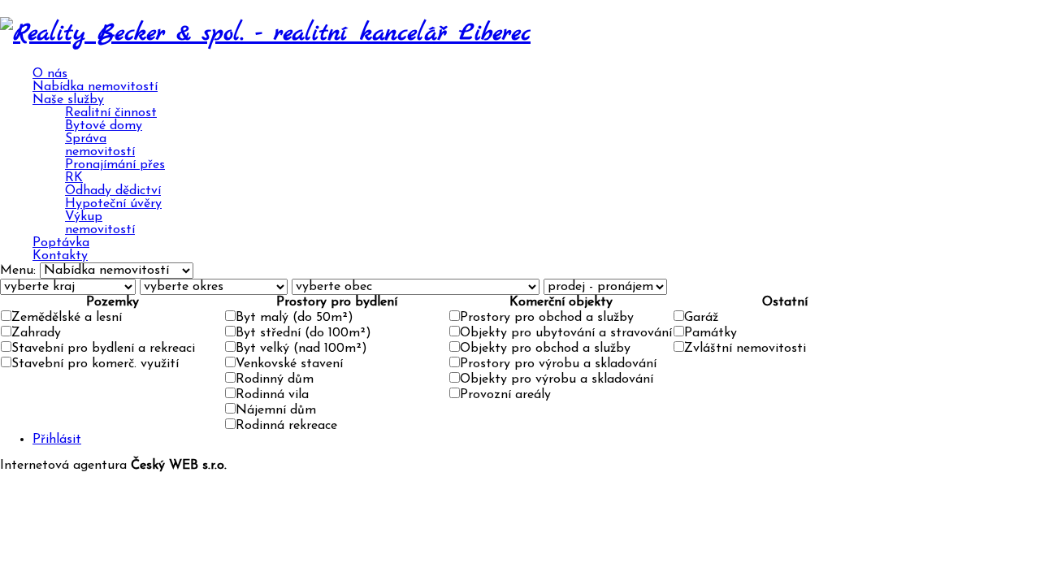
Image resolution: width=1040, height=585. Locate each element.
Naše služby (68, 99)
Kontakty (60, 255)
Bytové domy (103, 125)
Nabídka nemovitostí (95, 86)
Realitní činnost (111, 112)
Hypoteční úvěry (113, 203)
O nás (49, 73)
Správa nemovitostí (100, 145)
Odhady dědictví (113, 190)
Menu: (20, 270)
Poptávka (60, 242)
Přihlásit (56, 439)
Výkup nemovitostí (100, 223)
